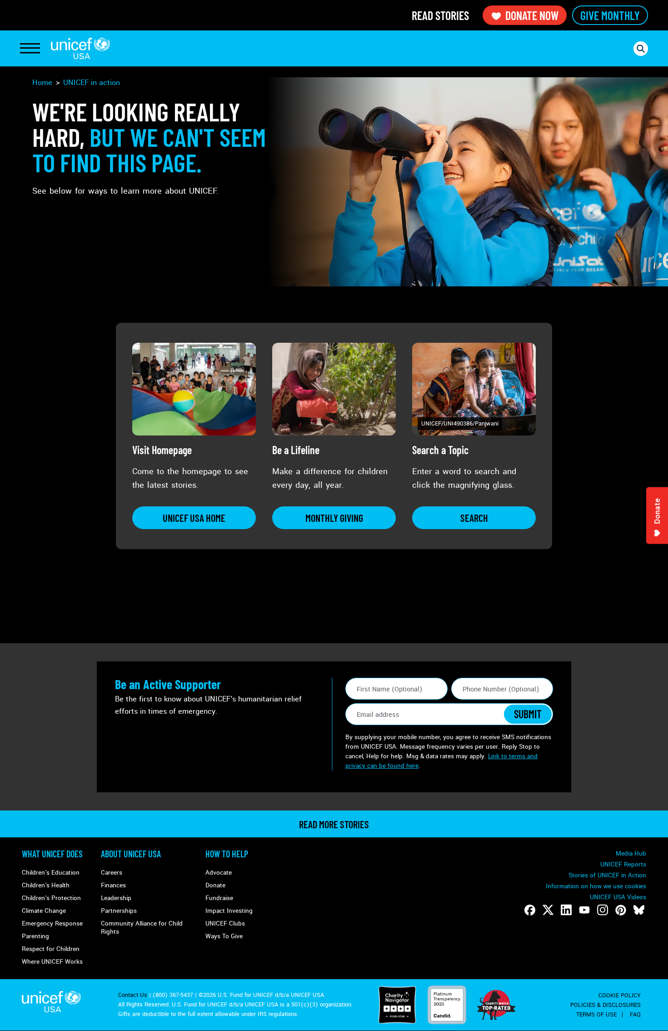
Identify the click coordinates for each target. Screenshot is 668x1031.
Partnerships (119, 910)
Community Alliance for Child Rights (142, 927)
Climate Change (44, 910)
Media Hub (631, 853)
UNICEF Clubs (225, 923)
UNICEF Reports (623, 864)
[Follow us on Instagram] (602, 910)
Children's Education (51, 872)
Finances (113, 885)
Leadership (116, 898)
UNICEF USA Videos (618, 897)
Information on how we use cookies (596, 886)
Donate (215, 885)
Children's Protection (51, 898)
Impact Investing (229, 910)
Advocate (218, 872)
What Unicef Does (52, 853)
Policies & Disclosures (605, 1005)
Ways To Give (224, 936)
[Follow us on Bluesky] (639, 910)
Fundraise (219, 898)
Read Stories (440, 15)
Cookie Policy (619, 995)
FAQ (635, 1014)
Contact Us (132, 995)
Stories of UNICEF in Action (607, 875)
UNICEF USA (80, 48)
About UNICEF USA (131, 853)
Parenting (35, 936)
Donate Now (531, 15)
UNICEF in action (91, 82)
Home (42, 82)
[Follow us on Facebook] (530, 910)
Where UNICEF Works (52, 961)
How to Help (226, 853)
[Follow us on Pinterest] (620, 910)
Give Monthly (610, 15)
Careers (111, 872)
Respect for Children (51, 949)
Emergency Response (52, 923)
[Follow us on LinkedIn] (566, 910)
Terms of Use (596, 1014)
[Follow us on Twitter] (548, 910)
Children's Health (46, 885)
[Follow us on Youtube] (584, 910)
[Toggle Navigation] (30, 49)
